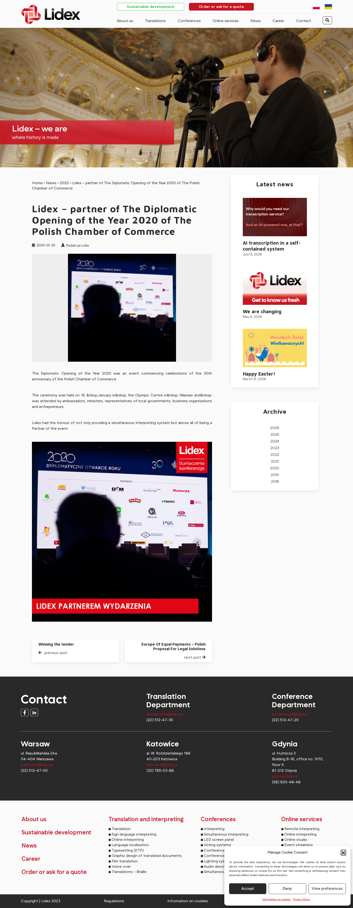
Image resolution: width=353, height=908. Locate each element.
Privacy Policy (301, 899)
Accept (247, 888)
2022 (274, 455)
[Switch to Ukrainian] (328, 6)
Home (37, 183)
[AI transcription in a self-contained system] (275, 217)
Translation (121, 828)
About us (125, 20)
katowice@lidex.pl (161, 764)
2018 (275, 481)
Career (278, 20)
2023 (274, 448)
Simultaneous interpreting (226, 834)
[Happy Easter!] (275, 348)
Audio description (219, 866)
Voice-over (121, 866)
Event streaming (298, 845)
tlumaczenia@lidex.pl (164, 714)
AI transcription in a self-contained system (272, 246)
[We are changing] (275, 285)
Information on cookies (276, 899)
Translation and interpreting (146, 819)
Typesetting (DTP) (128, 850)
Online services (226, 20)
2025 (274, 434)
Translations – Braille (129, 871)
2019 (275, 475)
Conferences (189, 20)
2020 (64, 183)
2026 (274, 428)
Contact (303, 20)
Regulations (114, 901)
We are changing (262, 311)
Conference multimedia (224, 850)
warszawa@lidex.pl (37, 764)
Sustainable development (150, 7)
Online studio (295, 839)
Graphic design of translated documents (147, 855)
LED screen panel (219, 839)
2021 (275, 461)
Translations (155, 20)
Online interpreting (128, 839)
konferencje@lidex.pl (290, 714)
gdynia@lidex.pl (285, 776)
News (255, 20)
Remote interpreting (301, 828)
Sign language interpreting (134, 834)
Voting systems (217, 845)
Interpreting (214, 828)
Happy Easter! (259, 374)
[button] (343, 852)
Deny (287, 888)
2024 (274, 441)
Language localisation (130, 845)
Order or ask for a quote (221, 7)
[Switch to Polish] (316, 6)
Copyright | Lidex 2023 (40, 901)
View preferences (327, 888)
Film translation (125, 861)
